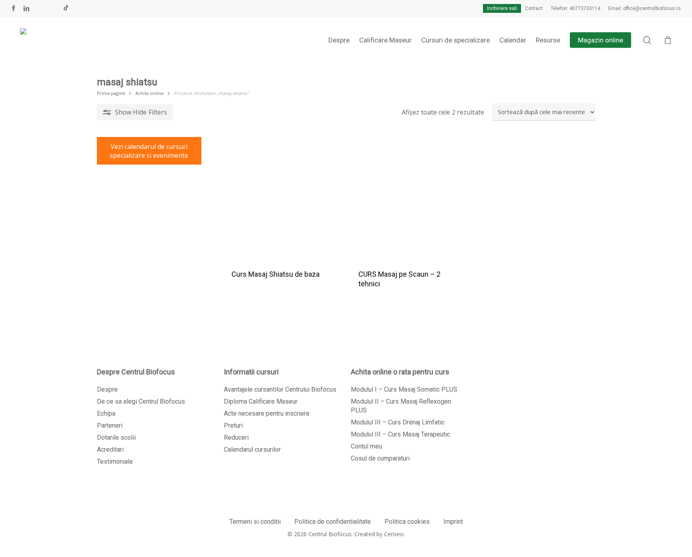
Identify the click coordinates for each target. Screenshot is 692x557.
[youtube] (40, 8)
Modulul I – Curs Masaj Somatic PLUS (404, 389)
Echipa (106, 413)
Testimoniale (115, 461)
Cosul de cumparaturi (380, 458)
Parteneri (110, 425)
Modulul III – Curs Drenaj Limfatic (398, 422)
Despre (107, 389)
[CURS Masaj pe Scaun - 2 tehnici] (408, 198)
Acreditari (110, 449)
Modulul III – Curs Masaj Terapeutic (400, 434)
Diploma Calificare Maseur (261, 401)
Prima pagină (111, 93)
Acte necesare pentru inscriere (267, 413)
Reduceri (236, 437)
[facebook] (13, 8)
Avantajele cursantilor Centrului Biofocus (280, 389)
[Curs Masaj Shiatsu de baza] (281, 198)
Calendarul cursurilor (252, 449)
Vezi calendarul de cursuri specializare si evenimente (149, 151)
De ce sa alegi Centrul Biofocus (141, 401)
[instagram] (52, 8)
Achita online (149, 93)
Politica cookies (407, 521)
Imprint (453, 521)
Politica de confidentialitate (332, 521)
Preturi (233, 425)
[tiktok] (66, 8)
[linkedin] (26, 8)
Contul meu (366, 446)
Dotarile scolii (116, 437)
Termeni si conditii (255, 521)
